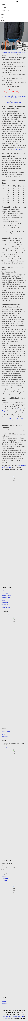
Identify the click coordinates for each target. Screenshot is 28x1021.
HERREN (3, 600)
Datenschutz (4, 1003)
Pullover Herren (5, 602)
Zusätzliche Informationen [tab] (14, 102)
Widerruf (5, 1018)
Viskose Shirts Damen (6, 595)
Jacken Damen (5, 593)
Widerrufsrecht (5, 736)
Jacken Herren (5, 604)
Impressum (4, 1001)
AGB (3, 1005)
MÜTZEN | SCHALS (6, 607)
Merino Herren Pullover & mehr (10, 52)
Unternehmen (4, 999)
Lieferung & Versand (6, 731)
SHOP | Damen (5, 878)
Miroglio (4, 411)
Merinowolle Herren (19, 95)
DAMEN (3, 590)
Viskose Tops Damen (6, 597)
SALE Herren (4, 606)
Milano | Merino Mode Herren (7, 96)
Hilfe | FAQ (4, 881)
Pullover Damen (5, 591)
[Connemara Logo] (5, 1)
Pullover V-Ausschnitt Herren (20, 96)
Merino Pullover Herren (19, 97)
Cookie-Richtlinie (5, 883)
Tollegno (20, 409)
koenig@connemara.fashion (9, 747)
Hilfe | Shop (4, 734)
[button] (17, 1)
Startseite (4, 876)
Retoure (3, 733)
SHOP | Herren (5, 880)
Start (3, 52)
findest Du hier (17, 149)
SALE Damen (4, 599)
